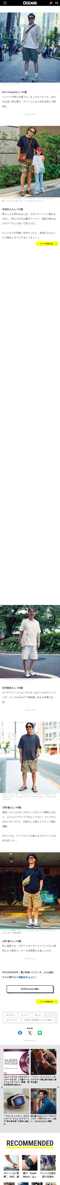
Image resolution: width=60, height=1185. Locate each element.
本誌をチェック (26, 977)
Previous (2, 1087)
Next (58, 1087)
